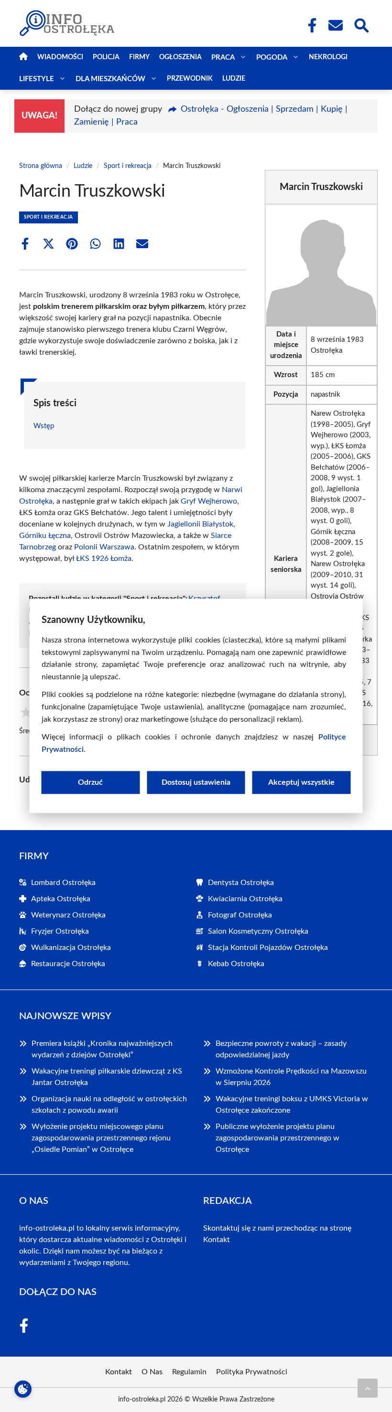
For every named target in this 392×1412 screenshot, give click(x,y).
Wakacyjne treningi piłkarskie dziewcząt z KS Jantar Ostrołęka (107, 1076)
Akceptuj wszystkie (301, 783)
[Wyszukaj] (361, 24)
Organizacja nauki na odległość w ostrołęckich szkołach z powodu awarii (109, 1104)
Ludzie (233, 78)
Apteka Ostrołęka (60, 899)
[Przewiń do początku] (368, 1388)
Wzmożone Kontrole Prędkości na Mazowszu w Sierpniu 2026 (291, 1076)
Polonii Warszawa (104, 547)
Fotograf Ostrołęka (240, 915)
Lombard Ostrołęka (63, 882)
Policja (106, 57)
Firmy (139, 57)
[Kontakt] (335, 25)
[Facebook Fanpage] (309, 25)
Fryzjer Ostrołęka (60, 931)
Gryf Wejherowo (209, 501)
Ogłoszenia (180, 57)
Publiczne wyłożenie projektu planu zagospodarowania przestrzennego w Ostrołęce (277, 1138)
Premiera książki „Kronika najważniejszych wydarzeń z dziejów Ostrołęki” (102, 1049)
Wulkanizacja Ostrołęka (71, 947)
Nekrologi (328, 57)
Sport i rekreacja (128, 166)
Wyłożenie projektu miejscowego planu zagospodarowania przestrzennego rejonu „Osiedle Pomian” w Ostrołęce (101, 1138)
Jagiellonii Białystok (200, 524)
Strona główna (40, 166)
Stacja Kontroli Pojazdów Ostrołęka (268, 947)
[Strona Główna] (23, 57)
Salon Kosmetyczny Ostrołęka (258, 931)
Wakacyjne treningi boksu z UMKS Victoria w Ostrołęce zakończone (292, 1104)
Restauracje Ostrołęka (68, 964)
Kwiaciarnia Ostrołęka (245, 899)
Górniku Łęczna (45, 535)
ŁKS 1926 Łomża (103, 558)
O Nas (152, 1372)
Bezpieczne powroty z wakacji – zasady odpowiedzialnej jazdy (281, 1049)
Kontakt (216, 1239)
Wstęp (43, 426)
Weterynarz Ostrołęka (68, 915)
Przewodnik (190, 78)
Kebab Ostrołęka (236, 964)
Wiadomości (60, 57)
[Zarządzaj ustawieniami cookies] (23, 1389)
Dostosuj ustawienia (196, 783)
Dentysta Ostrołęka (241, 882)
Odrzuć (90, 783)
